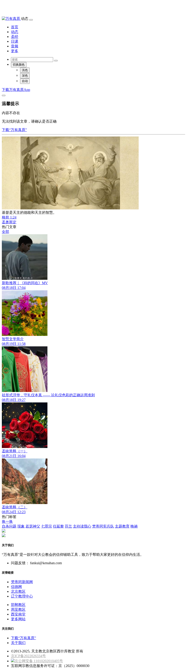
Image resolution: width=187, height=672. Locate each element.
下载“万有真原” (14, 130)
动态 (14, 32)
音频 (14, 46)
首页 (14, 27)
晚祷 (134, 526)
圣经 (14, 37)
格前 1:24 (9, 217)
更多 (14, 51)
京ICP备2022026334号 (28, 656)
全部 (5, 232)
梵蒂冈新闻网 (22, 582)
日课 (14, 41)
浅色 (25, 70)
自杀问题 (9, 526)
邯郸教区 (18, 605)
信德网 (16, 587)
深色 (25, 75)
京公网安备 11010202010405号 (39, 661)
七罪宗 (46, 526)
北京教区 (18, 591)
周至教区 (18, 609)
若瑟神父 (33, 526)
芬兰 (68, 526)
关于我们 (18, 643)
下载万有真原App (16, 90)
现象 (21, 526)
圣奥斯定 (9, 222)
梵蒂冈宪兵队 (103, 526)
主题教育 (122, 526)
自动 (25, 81)
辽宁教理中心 (22, 596)
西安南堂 (18, 614)
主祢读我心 (82, 526)
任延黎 (58, 526)
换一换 (7, 521)
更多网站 (18, 619)
